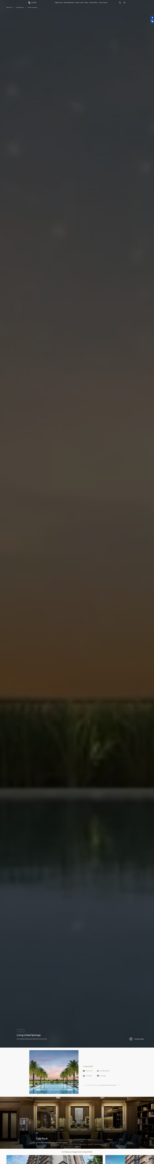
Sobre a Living (79, 2)
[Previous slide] (30, 1122)
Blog (86, 2)
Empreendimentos (69, 2)
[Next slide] (122, 1085)
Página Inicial (9, 7)
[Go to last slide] (119, 1085)
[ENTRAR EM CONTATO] (146, 1160)
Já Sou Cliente (103, 2)
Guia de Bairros (93, 2)
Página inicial (58, 2)
